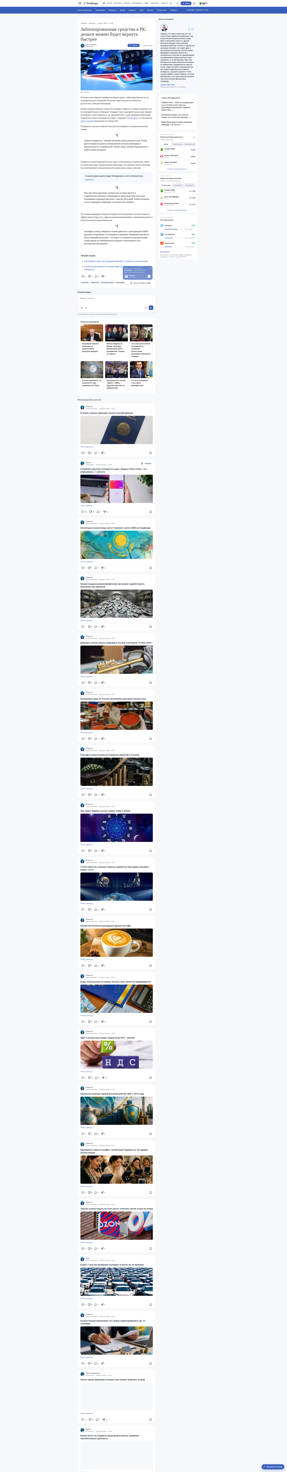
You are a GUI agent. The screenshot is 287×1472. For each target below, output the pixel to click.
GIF (86, 307)
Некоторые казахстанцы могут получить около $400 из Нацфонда (115, 528)
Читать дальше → (87, 447)
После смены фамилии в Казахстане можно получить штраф (112, 1379)
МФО (146, 3)
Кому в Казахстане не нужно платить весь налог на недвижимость (115, 981)
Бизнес (150, 10)
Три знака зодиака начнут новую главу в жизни (105, 810)
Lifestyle (173, 10)
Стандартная (177, 185)
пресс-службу (87, 121)
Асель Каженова (91, 408)
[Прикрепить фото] (82, 308)
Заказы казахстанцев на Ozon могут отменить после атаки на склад (116, 1208)
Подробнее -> (90, 180)
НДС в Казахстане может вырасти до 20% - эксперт (107, 1037)
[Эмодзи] (146, 308)
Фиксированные (189, 144)
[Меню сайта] (80, 3)
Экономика (100, 10)
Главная (84, 23)
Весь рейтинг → (165, 252)
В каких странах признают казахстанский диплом (106, 413)
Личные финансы (85, 10)
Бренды (81, 17)
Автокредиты (137, 3)
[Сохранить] (150, 453)
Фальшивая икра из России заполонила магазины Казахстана (113, 698)
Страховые (155, 3)
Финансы (112, 10)
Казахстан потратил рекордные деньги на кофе (105, 925)
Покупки (91, 17)
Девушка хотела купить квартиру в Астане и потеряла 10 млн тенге (115, 642)
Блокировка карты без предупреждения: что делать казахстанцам (116, 261)
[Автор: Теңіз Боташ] (82, 464)
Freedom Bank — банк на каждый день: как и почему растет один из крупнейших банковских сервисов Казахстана (177, 106)
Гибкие (166, 144)
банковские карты (107, 282)
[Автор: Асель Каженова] (82, 407)
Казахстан (85, 282)
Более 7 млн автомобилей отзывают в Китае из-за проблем (112, 1264)
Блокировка (120, 282)
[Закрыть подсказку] (151, 268)
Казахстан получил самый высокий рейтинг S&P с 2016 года (112, 1093)
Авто (142, 10)
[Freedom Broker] (203, 3)
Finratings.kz (132, 118)
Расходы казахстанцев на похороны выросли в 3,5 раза (109, 754)
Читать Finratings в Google (142, 283)
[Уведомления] (194, 3)
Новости (164, 3)
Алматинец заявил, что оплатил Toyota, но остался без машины (176, 116)
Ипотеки (127, 3)
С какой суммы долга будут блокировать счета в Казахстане (114, 176)
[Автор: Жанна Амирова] (82, 976)
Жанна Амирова (91, 44)
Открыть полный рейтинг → (177, 169)
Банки (109, 3)
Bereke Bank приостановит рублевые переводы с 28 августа (176, 123)
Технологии (161, 10)
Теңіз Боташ (90, 465)
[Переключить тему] (171, 3)
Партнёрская (189, 185)
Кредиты (132, 10)
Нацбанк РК (95, 282)
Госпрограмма (166, 185)
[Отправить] (151, 307)
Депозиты (118, 3)
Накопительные (178, 144)
